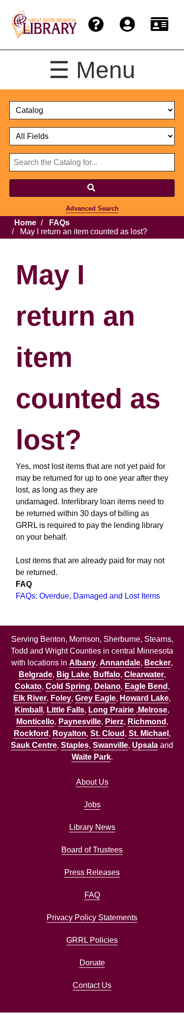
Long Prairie (112, 710)
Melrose (152, 710)
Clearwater (144, 674)
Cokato (28, 686)
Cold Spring (68, 686)
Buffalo (106, 674)
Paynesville (79, 721)
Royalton (69, 733)
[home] (44, 24)
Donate (92, 963)
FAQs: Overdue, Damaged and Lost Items (88, 596)
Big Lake (72, 674)
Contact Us (92, 985)
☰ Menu (92, 70)
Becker (157, 662)
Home (25, 223)
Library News (92, 827)
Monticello (35, 721)
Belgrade (36, 674)
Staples (75, 745)
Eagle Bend (146, 686)
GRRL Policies (92, 940)
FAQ (92, 895)
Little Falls (65, 710)
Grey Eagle (95, 698)
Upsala (145, 745)
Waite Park (91, 757)
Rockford (31, 733)
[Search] (92, 188)
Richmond (147, 721)
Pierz (114, 721)
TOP (158, 987)
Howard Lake (144, 698)
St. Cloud (107, 733)
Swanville (110, 745)
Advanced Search (92, 208)
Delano (107, 686)
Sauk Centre (34, 745)
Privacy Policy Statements (92, 917)
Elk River (30, 698)
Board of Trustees (92, 850)
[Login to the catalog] (127, 25)
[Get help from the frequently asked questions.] (96, 25)
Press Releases (92, 872)
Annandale (120, 662)
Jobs (92, 804)
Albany (82, 662)
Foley (61, 698)
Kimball (29, 710)
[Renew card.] (159, 25)
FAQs (59, 223)
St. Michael (149, 733)
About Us (92, 782)
